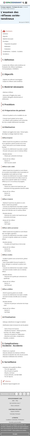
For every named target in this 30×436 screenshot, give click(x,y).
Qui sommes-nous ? (15, 403)
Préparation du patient (10, 44)
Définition (5, 34)
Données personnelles (15, 422)
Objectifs (5, 36)
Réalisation (7, 46)
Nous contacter (15, 405)
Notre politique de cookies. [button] (19, 430)
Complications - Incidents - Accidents (13, 51)
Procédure (5, 41)
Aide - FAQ (15, 400)
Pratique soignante (6, 7)
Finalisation (7, 49)
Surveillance (6, 54)
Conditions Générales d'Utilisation (15, 420)
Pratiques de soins (17, 7)
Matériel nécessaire (8, 39)
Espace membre (15, 411)
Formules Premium (15, 414)
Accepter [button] (15, 434)
